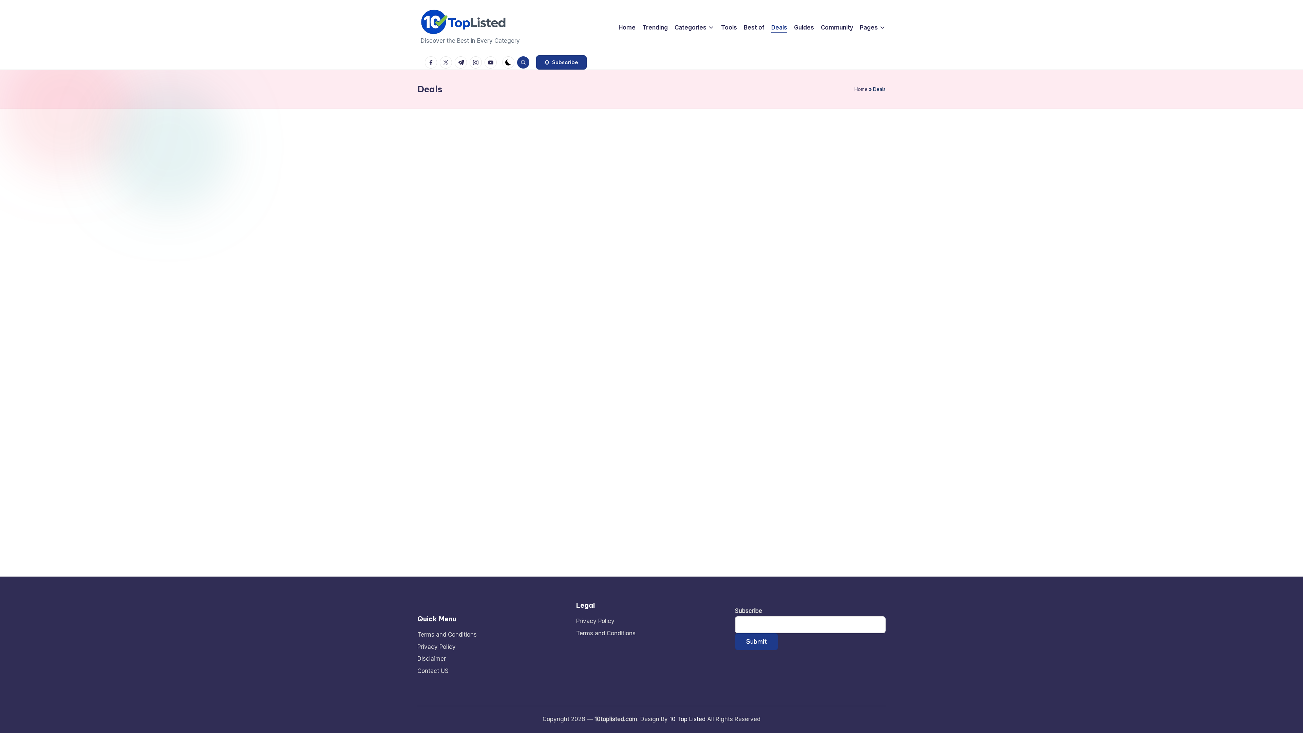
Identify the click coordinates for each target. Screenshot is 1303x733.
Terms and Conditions (447, 634)
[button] (561, 62)
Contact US (433, 671)
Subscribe (748, 610)
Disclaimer (431, 658)
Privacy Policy (436, 646)
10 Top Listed (687, 719)
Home (861, 89)
